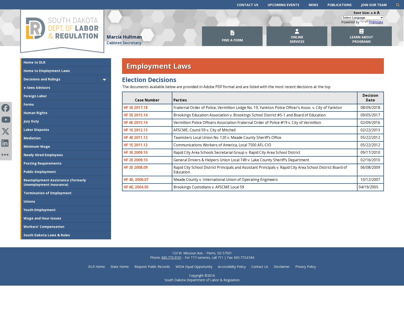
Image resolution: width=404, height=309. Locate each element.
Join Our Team (374, 5)
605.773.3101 (172, 257)
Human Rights (35, 113)
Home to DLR (34, 62)
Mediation (32, 138)
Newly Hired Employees (43, 155)
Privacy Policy (305, 266)
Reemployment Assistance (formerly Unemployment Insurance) (55, 182)
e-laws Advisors (37, 87)
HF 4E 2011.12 (136, 137)
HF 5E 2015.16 (136, 115)
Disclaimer (282, 266)
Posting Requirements (42, 163)
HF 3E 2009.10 (136, 152)
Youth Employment (40, 210)
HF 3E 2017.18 (136, 107)
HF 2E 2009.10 (136, 160)
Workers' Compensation (44, 226)
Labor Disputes (36, 129)
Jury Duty (31, 121)
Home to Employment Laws (47, 70)
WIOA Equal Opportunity (194, 266)
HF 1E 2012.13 (136, 130)
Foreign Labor (35, 96)
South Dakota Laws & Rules (47, 235)
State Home (120, 266)
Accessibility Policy (232, 266)
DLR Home (96, 266)
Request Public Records (152, 266)
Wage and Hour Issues (42, 218)
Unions (29, 201)
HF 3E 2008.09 (136, 167)
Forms (29, 104)
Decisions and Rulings (42, 79)
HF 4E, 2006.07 (136, 179)
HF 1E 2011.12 (136, 145)
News (313, 5)
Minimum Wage (37, 146)
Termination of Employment (48, 193)
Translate (376, 22)
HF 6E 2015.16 (136, 122)
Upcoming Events (283, 5)
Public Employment (40, 171)
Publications (340, 5)
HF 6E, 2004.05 (136, 187)
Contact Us (247, 5)
